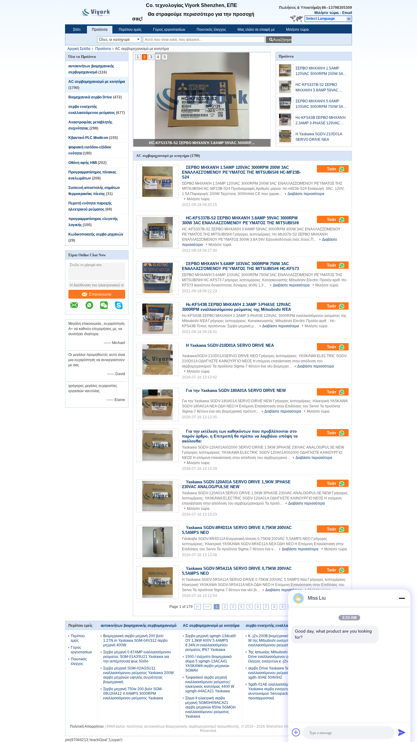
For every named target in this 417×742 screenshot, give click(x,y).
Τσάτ (332, 169)
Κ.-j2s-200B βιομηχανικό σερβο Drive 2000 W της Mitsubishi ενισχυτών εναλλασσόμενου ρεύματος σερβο (283, 640)
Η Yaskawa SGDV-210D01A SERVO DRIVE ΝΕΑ (319, 137)
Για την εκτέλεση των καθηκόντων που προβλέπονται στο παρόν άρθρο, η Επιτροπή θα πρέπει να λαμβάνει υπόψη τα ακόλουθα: (240, 436)
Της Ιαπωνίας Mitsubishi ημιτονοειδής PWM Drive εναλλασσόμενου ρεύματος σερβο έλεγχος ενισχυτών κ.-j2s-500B (284, 656)
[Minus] (401, 598)
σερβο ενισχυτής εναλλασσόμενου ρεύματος (284, 625)
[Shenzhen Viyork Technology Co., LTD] (349, 19)
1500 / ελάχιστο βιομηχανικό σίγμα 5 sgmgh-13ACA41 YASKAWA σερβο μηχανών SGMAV (208, 664)
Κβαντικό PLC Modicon (88, 138)
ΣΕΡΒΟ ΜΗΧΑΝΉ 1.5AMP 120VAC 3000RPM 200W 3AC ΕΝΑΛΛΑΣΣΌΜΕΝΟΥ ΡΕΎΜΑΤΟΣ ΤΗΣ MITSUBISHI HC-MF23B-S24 (321, 71)
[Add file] (296, 732)
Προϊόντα (99, 29)
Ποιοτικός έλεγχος (211, 29)
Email (347, 13)
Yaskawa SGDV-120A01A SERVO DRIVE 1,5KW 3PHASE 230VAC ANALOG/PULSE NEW (236, 484)
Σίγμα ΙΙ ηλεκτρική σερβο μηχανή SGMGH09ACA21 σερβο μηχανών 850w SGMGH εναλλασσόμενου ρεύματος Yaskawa (210, 707)
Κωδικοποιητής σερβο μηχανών (95, 234)
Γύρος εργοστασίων (169, 29)
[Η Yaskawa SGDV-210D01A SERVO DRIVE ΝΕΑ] (285, 137)
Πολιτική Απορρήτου (87, 726)
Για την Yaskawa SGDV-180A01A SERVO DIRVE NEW (236, 390)
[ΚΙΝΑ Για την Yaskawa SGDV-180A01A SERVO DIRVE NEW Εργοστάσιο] (157, 404)
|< (197, 607)
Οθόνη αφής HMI (82, 163)
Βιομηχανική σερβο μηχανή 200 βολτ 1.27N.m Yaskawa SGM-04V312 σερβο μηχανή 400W (135, 640)
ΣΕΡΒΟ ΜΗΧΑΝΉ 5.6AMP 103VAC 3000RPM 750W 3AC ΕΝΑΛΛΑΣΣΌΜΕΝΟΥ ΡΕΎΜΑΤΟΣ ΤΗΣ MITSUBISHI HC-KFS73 (321, 104)
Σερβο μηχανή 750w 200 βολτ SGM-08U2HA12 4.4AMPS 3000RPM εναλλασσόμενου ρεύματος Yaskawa (133, 693)
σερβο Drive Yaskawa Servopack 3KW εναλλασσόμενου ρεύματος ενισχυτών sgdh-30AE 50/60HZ (279, 673)
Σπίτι (77, 29)
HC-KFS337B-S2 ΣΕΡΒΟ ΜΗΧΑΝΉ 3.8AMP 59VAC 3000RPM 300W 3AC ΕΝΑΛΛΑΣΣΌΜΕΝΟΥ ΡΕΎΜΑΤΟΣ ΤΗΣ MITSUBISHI (202, 143)
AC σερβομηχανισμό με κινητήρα (96, 82)
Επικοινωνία (100, 294)
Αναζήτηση (282, 39)
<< (207, 607)
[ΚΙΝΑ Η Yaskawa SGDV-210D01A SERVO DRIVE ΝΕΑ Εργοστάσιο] (157, 359)
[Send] (402, 732)
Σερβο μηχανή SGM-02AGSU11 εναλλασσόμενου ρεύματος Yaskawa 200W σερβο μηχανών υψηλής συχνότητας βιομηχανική (138, 675)
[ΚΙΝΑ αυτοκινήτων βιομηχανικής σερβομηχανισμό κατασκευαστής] (98, 12)
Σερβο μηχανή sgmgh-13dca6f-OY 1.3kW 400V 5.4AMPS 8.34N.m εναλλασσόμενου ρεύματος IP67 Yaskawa (211, 643)
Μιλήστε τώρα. (326, 13)
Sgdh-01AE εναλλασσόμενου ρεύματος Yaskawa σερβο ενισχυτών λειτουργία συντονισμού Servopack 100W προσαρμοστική (280, 691)
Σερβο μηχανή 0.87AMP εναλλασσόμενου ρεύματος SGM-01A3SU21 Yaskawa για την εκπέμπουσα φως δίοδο (137, 656)
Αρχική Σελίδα (78, 49)
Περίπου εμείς (130, 29)
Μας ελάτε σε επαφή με (256, 29)
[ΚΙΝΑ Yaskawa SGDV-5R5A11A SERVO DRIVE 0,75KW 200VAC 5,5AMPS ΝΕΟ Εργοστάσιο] (157, 582)
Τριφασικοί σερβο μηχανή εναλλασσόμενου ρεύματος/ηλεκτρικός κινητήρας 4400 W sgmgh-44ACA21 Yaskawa (209, 684)
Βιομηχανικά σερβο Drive (90, 97)
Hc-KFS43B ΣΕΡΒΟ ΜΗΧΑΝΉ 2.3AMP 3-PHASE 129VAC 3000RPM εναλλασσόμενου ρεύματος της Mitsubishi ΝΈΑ (321, 120)
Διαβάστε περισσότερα (306, 194)
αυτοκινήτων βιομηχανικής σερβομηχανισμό (138, 625)
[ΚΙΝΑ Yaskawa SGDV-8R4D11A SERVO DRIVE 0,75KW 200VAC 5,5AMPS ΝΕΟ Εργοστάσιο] (157, 541)
